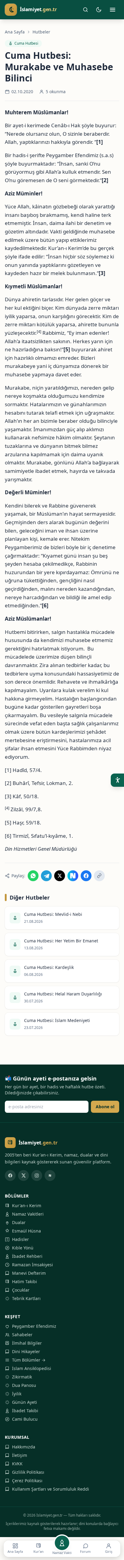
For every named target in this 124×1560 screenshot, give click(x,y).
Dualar (19, 1222)
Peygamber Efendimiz (34, 1326)
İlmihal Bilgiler (27, 1343)
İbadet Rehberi (27, 1256)
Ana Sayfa (15, 32)
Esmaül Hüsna (26, 1231)
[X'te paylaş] (59, 875)
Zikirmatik (22, 1377)
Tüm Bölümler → (28, 1360)
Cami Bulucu (25, 1419)
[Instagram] (36, 1175)
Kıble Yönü (22, 1248)
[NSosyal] (50, 1175)
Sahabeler (22, 1334)
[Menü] (112, 9)
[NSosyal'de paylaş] (72, 875)
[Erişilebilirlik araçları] (117, 780)
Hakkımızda (23, 1447)
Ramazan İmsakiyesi (32, 1264)
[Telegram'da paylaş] (46, 875)
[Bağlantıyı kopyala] (99, 875)
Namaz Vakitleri (28, 1214)
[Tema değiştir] (99, 10)
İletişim (19, 1455)
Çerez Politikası (27, 1480)
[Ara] (85, 10)
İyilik (16, 1394)
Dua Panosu (24, 1385)
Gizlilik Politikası (28, 1472)
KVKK (17, 1464)
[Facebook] (10, 1175)
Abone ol (105, 1106)
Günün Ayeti (24, 1402)
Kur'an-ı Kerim (26, 1205)
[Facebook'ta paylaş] (86, 875)
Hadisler (20, 1239)
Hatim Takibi (24, 1281)
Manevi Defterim (29, 1273)
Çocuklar (20, 1290)
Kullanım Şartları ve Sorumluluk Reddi (50, 1489)
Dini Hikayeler (26, 1351)
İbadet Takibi (25, 1410)
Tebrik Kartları (26, 1298)
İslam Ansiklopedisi (31, 1368)
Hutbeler (41, 32)
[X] (23, 1175)
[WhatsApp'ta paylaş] (33, 875)
